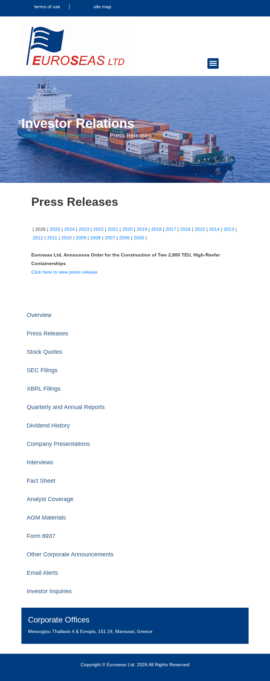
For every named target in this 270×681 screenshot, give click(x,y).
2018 (156, 229)
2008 (95, 237)
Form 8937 (41, 536)
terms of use (47, 6)
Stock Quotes (44, 352)
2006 (124, 237)
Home (29, 135)
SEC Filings (42, 370)
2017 (171, 229)
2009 (81, 237)
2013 (229, 229)
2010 (66, 237)
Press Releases (47, 333)
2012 (38, 237)
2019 (142, 229)
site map (102, 6)
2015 (200, 229)
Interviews (40, 462)
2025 (55, 229)
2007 (110, 237)
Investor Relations (73, 135)
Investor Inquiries (49, 591)
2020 (127, 229)
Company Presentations (58, 444)
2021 (113, 229)
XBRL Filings (44, 388)
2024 (69, 229)
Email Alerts (42, 573)
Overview (39, 315)
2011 (52, 237)
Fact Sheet (41, 480)
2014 (214, 229)
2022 (98, 229)
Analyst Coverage (50, 499)
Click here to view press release (64, 272)
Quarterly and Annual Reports (66, 407)
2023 (84, 229)
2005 (139, 237)
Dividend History (48, 425)
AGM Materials (46, 517)
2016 (185, 229)
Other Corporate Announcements (70, 554)
